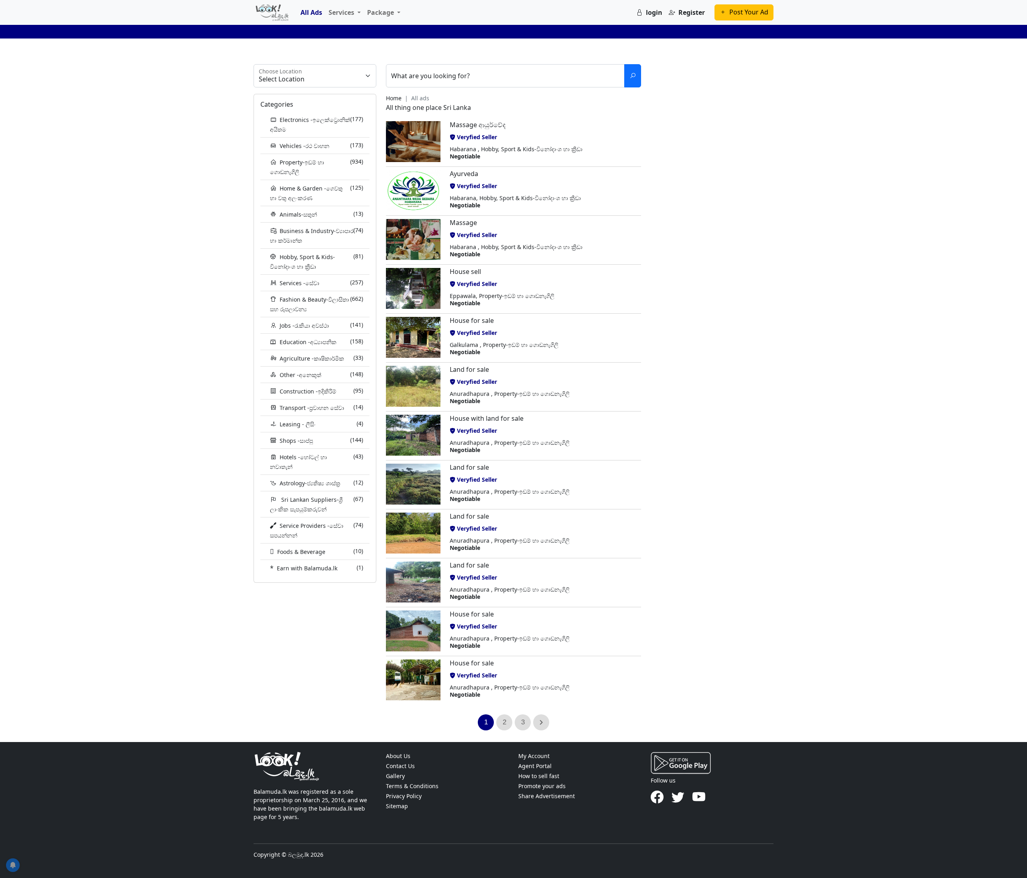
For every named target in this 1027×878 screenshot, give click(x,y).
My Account (534, 756)
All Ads (311, 12)
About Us (398, 756)
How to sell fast (538, 776)
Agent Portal (535, 766)
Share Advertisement (546, 796)
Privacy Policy (404, 796)
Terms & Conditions (412, 786)
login (654, 12)
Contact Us (400, 766)
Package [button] (381, 12)
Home (394, 98)
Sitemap (397, 806)
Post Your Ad (748, 12)
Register (691, 12)
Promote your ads (542, 786)
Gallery (395, 776)
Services (342, 12)
